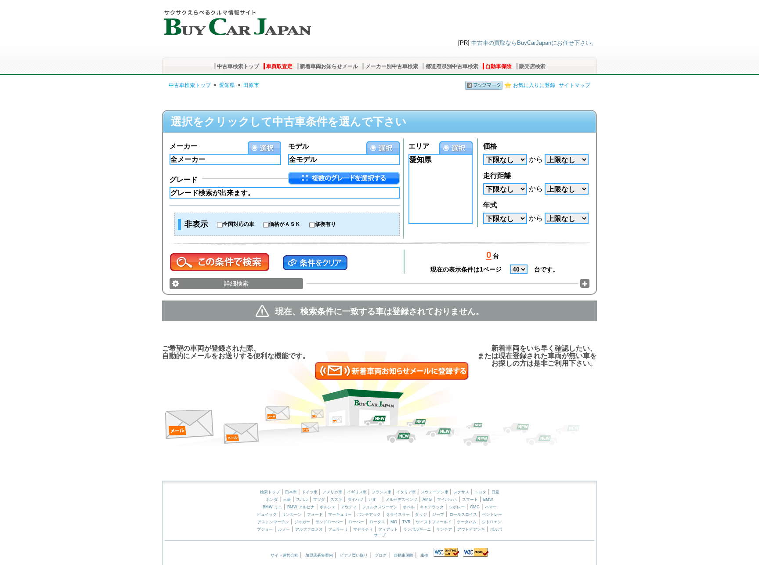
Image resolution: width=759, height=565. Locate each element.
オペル (409, 507)
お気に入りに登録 (534, 85)
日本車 (291, 492)
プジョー (265, 529)
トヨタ (480, 492)
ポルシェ (328, 507)
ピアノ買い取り (354, 555)
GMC (475, 507)
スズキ (336, 499)
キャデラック (432, 507)
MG (393, 522)
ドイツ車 (310, 492)
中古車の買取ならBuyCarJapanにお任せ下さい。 (534, 43)
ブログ (381, 555)
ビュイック (267, 514)
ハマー (491, 507)
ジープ (438, 514)
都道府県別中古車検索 (452, 66)
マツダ (319, 499)
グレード (184, 179)
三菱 (287, 499)
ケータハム (467, 522)
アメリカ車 (332, 492)
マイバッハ (447, 499)
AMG (427, 499)
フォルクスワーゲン (380, 507)
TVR (406, 522)
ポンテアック (369, 514)
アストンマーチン (273, 522)
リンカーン (292, 514)
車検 (424, 555)
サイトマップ (574, 85)
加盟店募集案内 (319, 555)
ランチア (444, 529)
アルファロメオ (309, 529)
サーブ (380, 535)
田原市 (251, 85)
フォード (315, 514)
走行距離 (497, 175)
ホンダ (272, 499)
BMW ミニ (272, 507)
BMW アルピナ (300, 507)
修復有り (325, 224)
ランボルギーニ (417, 529)
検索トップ (270, 492)
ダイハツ (355, 499)
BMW (488, 499)
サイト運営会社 (284, 555)
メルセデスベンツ (401, 499)
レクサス (461, 492)
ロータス (377, 522)
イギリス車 (357, 492)
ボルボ (496, 529)
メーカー (184, 146)
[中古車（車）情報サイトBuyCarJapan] (236, 19)
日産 (495, 492)
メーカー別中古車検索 (391, 66)
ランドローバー (329, 522)
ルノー (284, 529)
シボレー (457, 507)
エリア (419, 146)
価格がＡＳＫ (284, 224)
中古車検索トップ (238, 66)
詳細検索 (236, 283)
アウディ (349, 507)
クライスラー (398, 514)
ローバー (356, 522)
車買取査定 (279, 66)
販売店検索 (532, 66)
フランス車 (382, 492)
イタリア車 (406, 492)
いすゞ (374, 499)
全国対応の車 (238, 224)
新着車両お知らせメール (329, 66)
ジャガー (302, 522)
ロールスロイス (463, 514)
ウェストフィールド (434, 522)
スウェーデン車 (435, 492)
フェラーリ (338, 529)
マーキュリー (340, 514)
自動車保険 (498, 66)
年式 (490, 205)
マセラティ (363, 529)
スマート (470, 499)
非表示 (196, 224)
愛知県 (227, 85)
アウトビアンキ (471, 529)
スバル (302, 499)
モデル (298, 146)
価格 (490, 146)
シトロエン (492, 522)
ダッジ (421, 514)
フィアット (388, 529)
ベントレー (492, 514)
